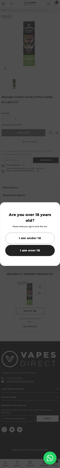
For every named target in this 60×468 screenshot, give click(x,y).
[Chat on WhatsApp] (50, 458)
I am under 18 (30, 238)
